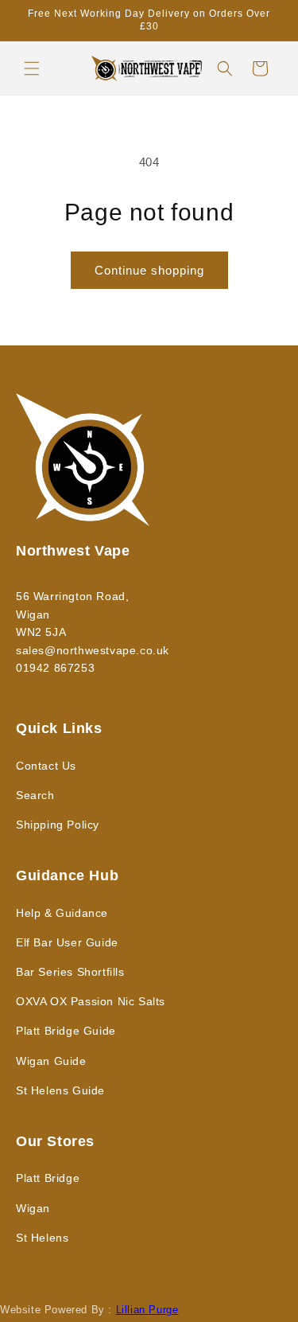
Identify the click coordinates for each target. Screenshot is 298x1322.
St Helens (42, 1237)
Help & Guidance (62, 913)
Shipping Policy (57, 824)
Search (35, 795)
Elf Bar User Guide (67, 942)
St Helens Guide (60, 1090)
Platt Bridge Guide (66, 1030)
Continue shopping (149, 270)
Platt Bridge (47, 1178)
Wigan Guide (51, 1061)
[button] (31, 68)
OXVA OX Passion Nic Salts (90, 1001)
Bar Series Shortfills (70, 971)
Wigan (33, 1208)
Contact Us (46, 765)
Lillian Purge (147, 1310)
